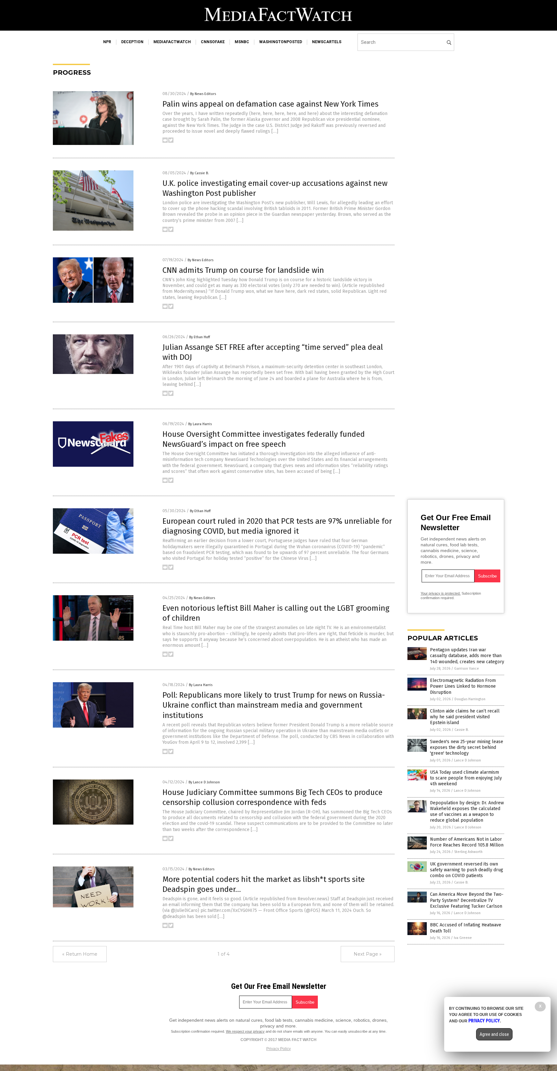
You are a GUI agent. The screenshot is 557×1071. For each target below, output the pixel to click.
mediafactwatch (172, 42)
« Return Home (79, 954)
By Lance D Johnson (204, 782)
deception (132, 42)
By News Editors (203, 94)
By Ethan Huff (199, 337)
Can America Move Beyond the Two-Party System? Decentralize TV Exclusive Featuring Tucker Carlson (466, 900)
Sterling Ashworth (468, 852)
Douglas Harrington (469, 699)
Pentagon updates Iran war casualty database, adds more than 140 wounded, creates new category (467, 655)
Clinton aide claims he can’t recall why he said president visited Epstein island (465, 716)
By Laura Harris (200, 424)
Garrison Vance (466, 668)
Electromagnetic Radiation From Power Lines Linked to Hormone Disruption (463, 686)
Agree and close (494, 1034)
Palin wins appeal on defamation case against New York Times (270, 104)
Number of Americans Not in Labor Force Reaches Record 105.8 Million (466, 842)
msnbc (242, 42)
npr (107, 42)
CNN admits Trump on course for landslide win (243, 270)
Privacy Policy (278, 1049)
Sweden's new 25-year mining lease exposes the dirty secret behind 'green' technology (466, 747)
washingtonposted (280, 42)
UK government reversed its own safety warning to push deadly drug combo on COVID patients (466, 869)
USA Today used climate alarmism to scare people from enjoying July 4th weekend (466, 778)
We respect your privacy (245, 1031)
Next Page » (368, 954)
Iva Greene (463, 938)
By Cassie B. (199, 173)
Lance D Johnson (467, 760)
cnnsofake (213, 42)
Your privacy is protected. (441, 593)
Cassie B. (461, 730)
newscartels (326, 42)
